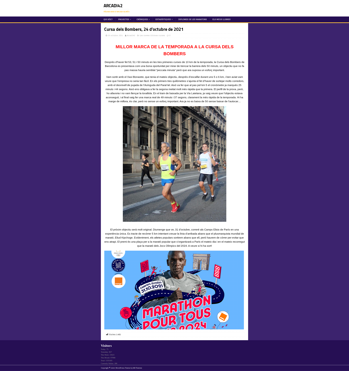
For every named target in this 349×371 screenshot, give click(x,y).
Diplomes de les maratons (192, 19)
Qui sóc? (108, 19)
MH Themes (137, 368)
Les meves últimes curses (152, 35)
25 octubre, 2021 (115, 35)
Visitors (106, 345)
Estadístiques (163, 19)
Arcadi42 (131, 35)
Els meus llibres (221, 19)
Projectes (123, 19)
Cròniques (142, 19)
